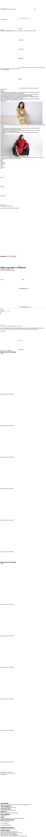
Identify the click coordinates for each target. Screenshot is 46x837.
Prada (21, 97)
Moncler (3, 97)
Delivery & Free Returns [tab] (18, 326)
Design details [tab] (11, 326)
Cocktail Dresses (11, 128)
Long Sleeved (9, 132)
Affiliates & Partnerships (13, 812)
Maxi (5, 132)
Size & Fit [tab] (7, 326)
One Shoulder (31, 132)
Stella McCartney (26, 98)
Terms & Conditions (4, 818)
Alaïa (7, 92)
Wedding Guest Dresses (16, 129)
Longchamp (29, 95)
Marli (32, 96)
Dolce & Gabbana (4, 94)
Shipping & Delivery (4, 828)
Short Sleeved (15, 132)
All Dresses (2, 128)
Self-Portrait (10, 98)
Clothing (2, 807)
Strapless (36, 132)
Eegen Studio (9, 130)
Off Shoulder (25, 132)
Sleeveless (20, 132)
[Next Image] (9, 251)
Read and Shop (3, 815)
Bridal (6, 128)
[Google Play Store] (12, 831)
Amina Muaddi (11, 92)
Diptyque (22, 93)
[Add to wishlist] (14, 321)
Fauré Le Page (19, 94)
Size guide (2, 310)
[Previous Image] (9, 232)
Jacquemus (8, 95)
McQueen (35, 96)
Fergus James (25, 94)
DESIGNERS (3, 101)
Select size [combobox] (2, 311)
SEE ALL (2, 353)
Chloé (4, 93)
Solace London (19, 98)
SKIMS (14, 98)
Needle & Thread (11, 97)
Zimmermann (19, 99)
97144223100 (15, 834)
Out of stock (2, 325)
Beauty (10, 807)
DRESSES (2, 133)
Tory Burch (32, 98)
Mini (1, 132)
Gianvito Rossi (31, 94)
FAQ (6, 810)
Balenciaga (21, 92)
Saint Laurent (22, 804)
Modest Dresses (7, 129)
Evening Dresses (24, 128)
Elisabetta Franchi (12, 94)
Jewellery (14, 807)
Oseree (2, 256)
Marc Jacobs (28, 96)
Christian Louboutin (10, 93)
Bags (8, 807)
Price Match (22, 818)
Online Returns (12, 828)
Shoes (5, 807)
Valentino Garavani (8, 99)
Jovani (18, 95)
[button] (2, 29)
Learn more (29, 307)
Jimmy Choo (14, 95)
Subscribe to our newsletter (6, 772)
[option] (23, 312)
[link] (31, 30)
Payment (9, 810)
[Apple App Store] (4, 831)
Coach (15, 93)
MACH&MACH (3, 96)
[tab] (9, 214)
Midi (3, 132)
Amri (6, 130)
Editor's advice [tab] (3, 326)
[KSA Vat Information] (5, 821)
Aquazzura (17, 92)
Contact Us (2, 810)
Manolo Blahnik (22, 96)
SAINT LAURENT (4, 98)
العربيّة (35, 9)
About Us (2, 812)
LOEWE (25, 95)
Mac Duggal (9, 96)
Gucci (5, 95)
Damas (18, 93)
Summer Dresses (31, 128)
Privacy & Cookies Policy (14, 818)
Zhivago (14, 99)
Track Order (13, 810)
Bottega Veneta (28, 804)
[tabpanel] (23, 329)
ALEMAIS (2, 130)
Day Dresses (18, 128)
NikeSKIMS (17, 97)
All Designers (3, 92)
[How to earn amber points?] (9, 293)
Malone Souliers (15, 96)
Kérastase (21, 95)
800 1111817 (13, 833)
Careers (6, 812)
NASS (6, 97)
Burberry (33, 92)
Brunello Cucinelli (28, 92)
